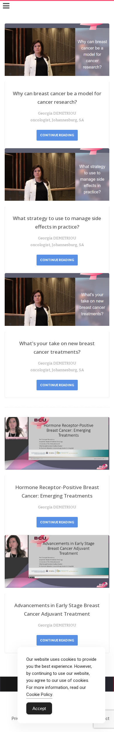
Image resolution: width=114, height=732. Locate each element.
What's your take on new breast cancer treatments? (57, 347)
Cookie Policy (39, 694)
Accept (39, 708)
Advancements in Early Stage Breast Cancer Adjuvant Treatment (57, 609)
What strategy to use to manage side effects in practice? (57, 222)
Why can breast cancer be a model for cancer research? (57, 97)
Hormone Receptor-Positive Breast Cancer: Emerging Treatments (57, 491)
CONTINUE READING (57, 135)
